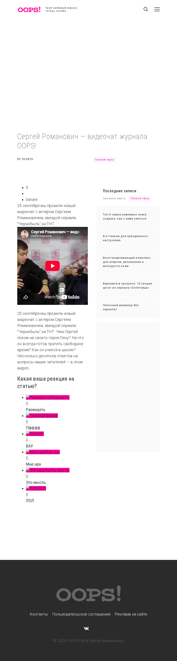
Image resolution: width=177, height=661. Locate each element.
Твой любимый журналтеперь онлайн (61, 9)
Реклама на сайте (131, 614)
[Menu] (157, 9)
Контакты (39, 614)
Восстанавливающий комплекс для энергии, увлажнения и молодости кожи (126, 262)
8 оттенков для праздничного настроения (125, 238)
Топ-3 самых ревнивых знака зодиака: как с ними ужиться (125, 216)
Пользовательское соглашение (81, 614)
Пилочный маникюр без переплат (121, 307)
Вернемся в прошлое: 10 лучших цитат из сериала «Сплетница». (127, 285)
